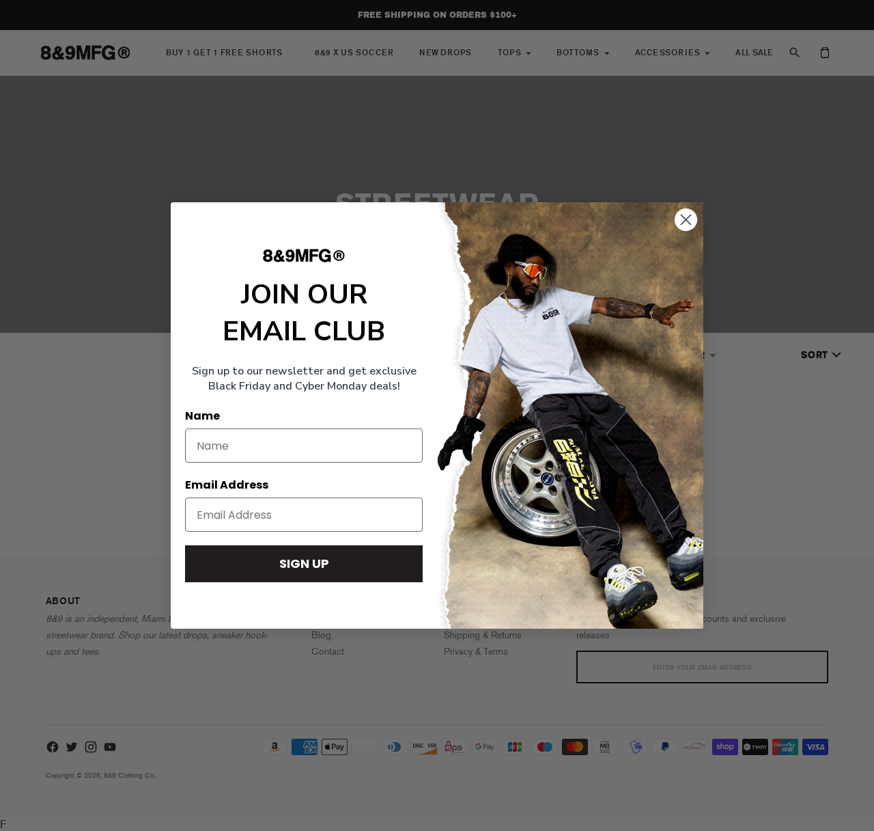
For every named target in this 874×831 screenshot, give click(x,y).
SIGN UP (304, 563)
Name (202, 416)
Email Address (226, 485)
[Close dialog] (686, 220)
